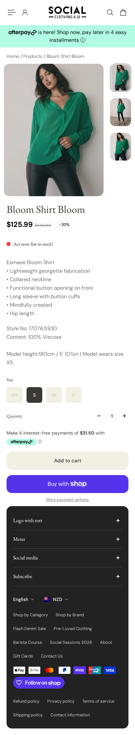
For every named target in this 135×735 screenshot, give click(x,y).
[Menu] (11, 12)
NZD (57, 599)
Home (13, 56)
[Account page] (24, 12)
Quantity (14, 416)
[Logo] (67, 12)
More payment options (67, 499)
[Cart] (123, 12)
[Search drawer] (110, 12)
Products (33, 56)
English (20, 599)
